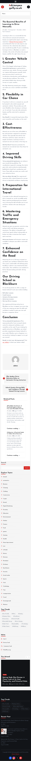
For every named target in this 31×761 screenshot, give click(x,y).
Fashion (5, 520)
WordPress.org (7, 649)
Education (5, 513)
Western (5, 604)
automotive (6, 480)
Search (3, 462)
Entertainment (7, 517)
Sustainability (15, 623)
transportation (7, 593)
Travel (4, 597)
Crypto (5, 498)
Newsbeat (5, 560)
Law (4, 546)
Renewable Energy (7, 621)
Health (5, 538)
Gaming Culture (7, 616)
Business (5, 484)
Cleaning (5, 487)
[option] (15, 673)
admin (5, 29)
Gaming (5, 535)
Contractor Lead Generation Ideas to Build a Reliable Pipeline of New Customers (17, 730)
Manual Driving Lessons (16, 41)
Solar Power (6, 623)
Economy (5, 509)
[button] (27, 657)
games (5, 531)
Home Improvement (8, 542)
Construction (6, 495)
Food (4, 527)
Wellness (24, 626)
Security (5, 571)
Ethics (13, 613)
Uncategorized (11, 29)
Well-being (15, 626)
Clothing (5, 491)
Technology (6, 586)
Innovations (6, 618)
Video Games (6, 626)
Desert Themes (15, 754)
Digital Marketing (7, 506)
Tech (4, 582)
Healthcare (17, 616)
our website (6, 342)
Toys (4, 589)
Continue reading (12, 428)
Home (3, 13)
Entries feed (6, 642)
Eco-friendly (6, 613)
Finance (5, 524)
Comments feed (8, 646)
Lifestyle (5, 549)
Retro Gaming (19, 621)
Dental (5, 502)
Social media (6, 575)
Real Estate (6, 568)
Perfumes (5, 564)
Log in (4, 638)
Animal (5, 476)
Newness (5, 557)
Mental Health (15, 618)
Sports (4, 579)
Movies (5, 553)
